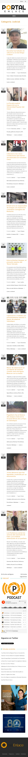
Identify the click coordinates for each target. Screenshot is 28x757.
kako (12, 561)
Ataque (22, 231)
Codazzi (12, 75)
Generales (13, 128)
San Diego (22, 79)
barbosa (16, 392)
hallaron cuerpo (10, 79)
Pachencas (21, 561)
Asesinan (9, 561)
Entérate (23, 754)
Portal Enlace (10, 183)
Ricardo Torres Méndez (16, 564)
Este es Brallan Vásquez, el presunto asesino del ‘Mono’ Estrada (17, 262)
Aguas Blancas (10, 392)
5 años (22, 389)
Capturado (9, 345)
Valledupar (9, 134)
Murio (19, 392)
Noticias (22, 180)
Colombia (23, 177)
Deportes (11, 754)
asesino (8, 285)
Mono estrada (10, 288)
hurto (19, 499)
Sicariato (9, 444)
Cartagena (13, 234)
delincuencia (10, 441)
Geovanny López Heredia (20, 75)
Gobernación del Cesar (14, 180)
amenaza (23, 558)
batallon (9, 234)
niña (23, 392)
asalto (22, 282)
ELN (8, 180)
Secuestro (15, 183)
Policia (8, 348)
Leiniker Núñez (20, 345)
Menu (21, 1)
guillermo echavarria (15, 131)
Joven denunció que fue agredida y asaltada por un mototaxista (17, 474)
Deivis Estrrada (22, 285)
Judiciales (17, 79)
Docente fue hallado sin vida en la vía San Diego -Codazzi (16, 52)
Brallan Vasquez (14, 285)
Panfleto (9, 564)
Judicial (13, 72)
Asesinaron (23, 72)
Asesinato (23, 342)
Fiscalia (8, 131)
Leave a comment (11, 82)
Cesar (8, 75)
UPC (22, 131)
